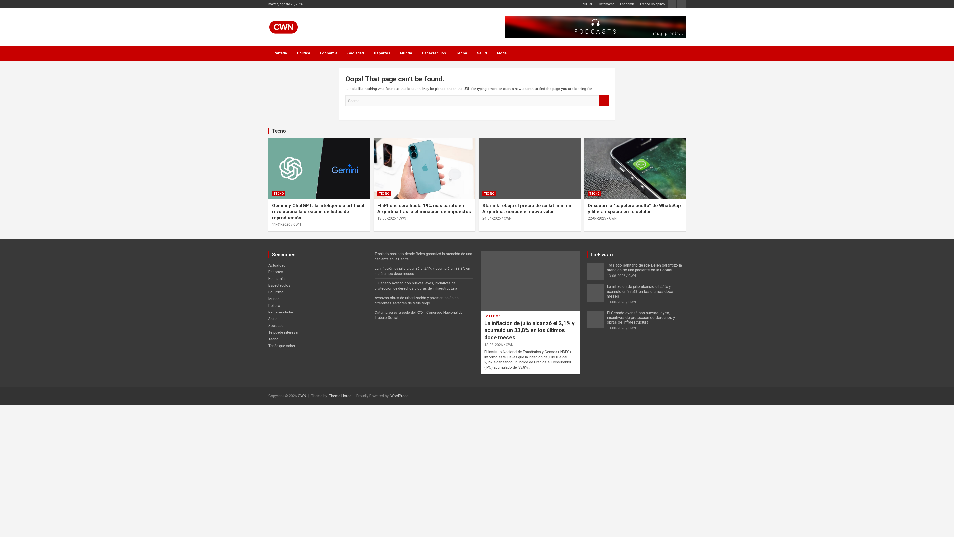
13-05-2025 (386, 218)
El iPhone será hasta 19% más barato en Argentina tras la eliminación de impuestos (424, 209)
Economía (627, 4)
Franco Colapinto (652, 4)
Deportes (382, 53)
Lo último (276, 292)
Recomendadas (281, 312)
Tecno (461, 53)
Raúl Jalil (587, 4)
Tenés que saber (281, 346)
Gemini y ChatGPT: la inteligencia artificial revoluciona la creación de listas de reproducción (318, 212)
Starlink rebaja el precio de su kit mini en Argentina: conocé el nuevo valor (526, 209)
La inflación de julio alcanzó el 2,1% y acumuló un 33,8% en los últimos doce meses (529, 330)
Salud (482, 53)
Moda (502, 53)
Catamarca (606, 4)
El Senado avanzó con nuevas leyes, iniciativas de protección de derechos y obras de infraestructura (641, 318)
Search (604, 101)
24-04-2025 (491, 218)
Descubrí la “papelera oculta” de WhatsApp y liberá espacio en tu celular (634, 209)
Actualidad (276, 265)
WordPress (399, 396)
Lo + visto (602, 255)
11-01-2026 (281, 224)
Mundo (406, 53)
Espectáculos (434, 53)
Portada (280, 53)
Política (303, 53)
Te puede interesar (283, 332)
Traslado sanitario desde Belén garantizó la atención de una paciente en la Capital (644, 267)
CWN (297, 224)
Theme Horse (340, 396)
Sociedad (355, 53)
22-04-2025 (597, 218)
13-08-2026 (493, 345)
